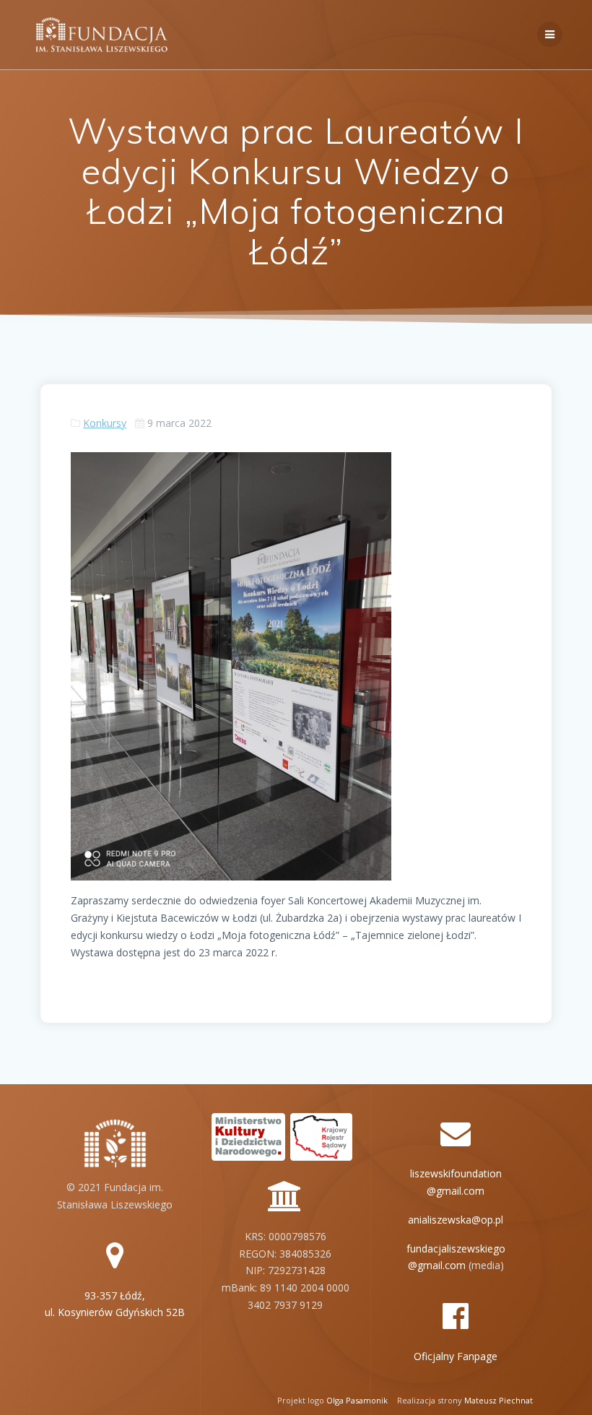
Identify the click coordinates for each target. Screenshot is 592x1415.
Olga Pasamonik (357, 1400)
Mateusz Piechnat (498, 1400)
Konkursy (104, 423)
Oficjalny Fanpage (455, 1356)
